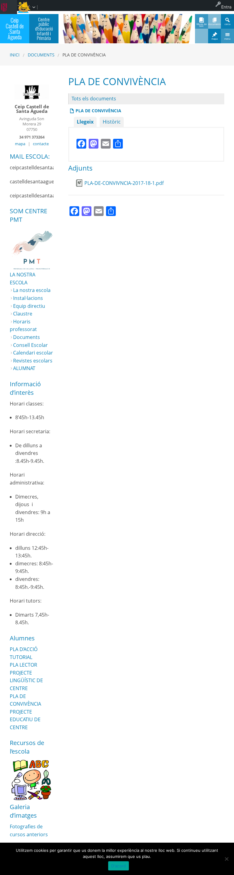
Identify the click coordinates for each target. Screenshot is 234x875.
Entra (226, 6)
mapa (20, 143)
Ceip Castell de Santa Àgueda (15, 28)
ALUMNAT (24, 368)
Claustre (22, 313)
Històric (112, 121)
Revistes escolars (32, 360)
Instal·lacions (28, 298)
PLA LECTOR (23, 664)
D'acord (118, 865)
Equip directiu (29, 306)
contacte (41, 143)
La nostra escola (32, 290)
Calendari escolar (33, 352)
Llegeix (85, 121)
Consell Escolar (30, 345)
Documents (41, 55)
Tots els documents (94, 98)
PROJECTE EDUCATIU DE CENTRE (25, 719)
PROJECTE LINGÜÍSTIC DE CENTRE (26, 680)
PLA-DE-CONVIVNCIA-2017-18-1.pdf (124, 183)
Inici (15, 55)
